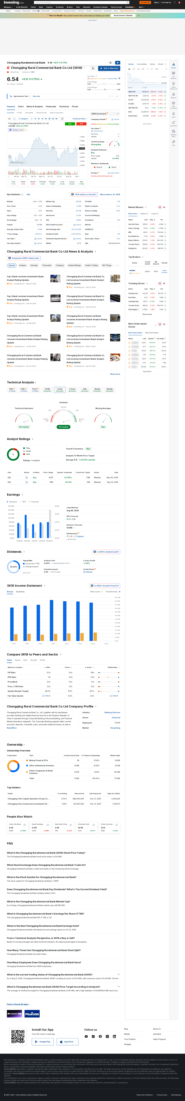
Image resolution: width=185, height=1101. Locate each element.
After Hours (26, 11)
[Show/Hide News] (62, 118)
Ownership (29, 113)
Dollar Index (132, 116)
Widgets (127, 1044)
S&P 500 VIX (133, 108)
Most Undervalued (135, 333)
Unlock (47, 696)
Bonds (152, 64)
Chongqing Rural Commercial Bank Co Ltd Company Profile (50, 706)
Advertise (157, 1034)
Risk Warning (176, 1095)
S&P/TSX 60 (133, 96)
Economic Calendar (101, 7)
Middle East (98, 11)
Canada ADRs (57, 11)
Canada (18, 11)
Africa (116, 11)
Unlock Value (112, 78)
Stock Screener (116, 7)
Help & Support (159, 1039)
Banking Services (112, 712)
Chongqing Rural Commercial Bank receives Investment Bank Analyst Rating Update (87, 319)
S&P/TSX (131, 92)
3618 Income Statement (24, 585)
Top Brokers (134, 257)
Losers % (154, 214)
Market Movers (135, 207)
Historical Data (41, 113)
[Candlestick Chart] (9, 118)
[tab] (12, 390)
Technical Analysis (20, 382)
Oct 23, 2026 (76, 229)
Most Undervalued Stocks (137, 325)
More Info (36, 96)
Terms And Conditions (144, 1095)
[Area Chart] (14, 118)
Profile (19, 113)
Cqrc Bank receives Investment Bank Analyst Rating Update (25, 278)
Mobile (127, 1034)
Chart (21, 106)
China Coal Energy (107, 824)
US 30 (130, 100)
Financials (51, 106)
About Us (157, 1029)
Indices (131, 64)
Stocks (8, 11)
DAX (130, 112)
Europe (88, 11)
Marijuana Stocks (70, 11)
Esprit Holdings (37, 824)
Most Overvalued (151, 333)
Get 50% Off (145, 2)
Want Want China (61, 824)
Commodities (142, 64)
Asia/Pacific (108, 11)
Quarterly (20, 592)
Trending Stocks (136, 283)
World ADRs (46, 11)
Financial (116, 718)
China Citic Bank (15, 824)
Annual (10, 592)
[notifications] (174, 2)
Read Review (164, 271)
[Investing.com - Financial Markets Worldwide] (14, 2)
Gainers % (144, 214)
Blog (126, 1029)
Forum (75, 106)
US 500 (131, 104)
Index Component (56, 113)
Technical (64, 106)
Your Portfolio (130, 1039)
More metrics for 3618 (110, 194)
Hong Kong (115, 728)
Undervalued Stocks (143, 11)
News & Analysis (35, 106)
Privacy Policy (162, 1095)
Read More (12, 728)
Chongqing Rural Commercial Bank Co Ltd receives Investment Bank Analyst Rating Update (85, 280)
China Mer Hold (83, 824)
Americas (81, 11)
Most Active (132, 214)
